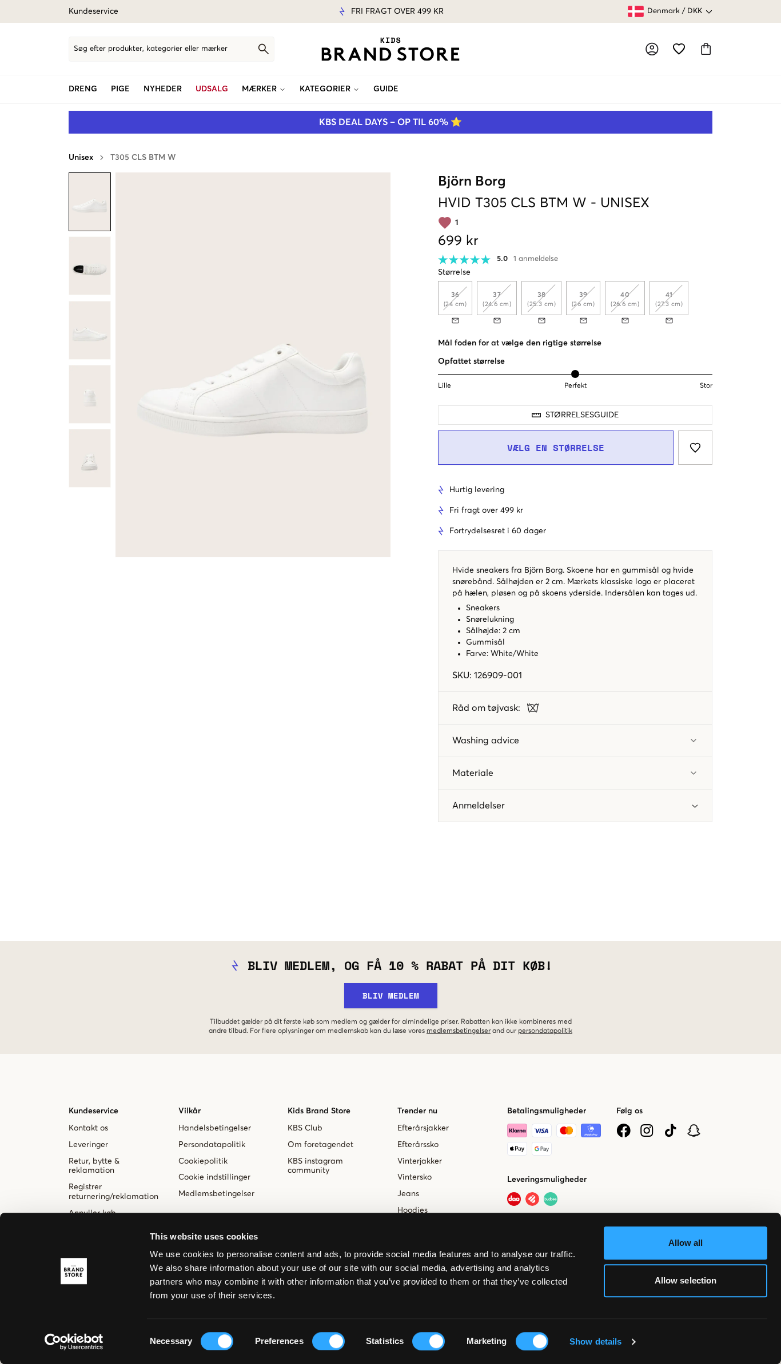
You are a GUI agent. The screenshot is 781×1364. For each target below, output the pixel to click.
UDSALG (212, 89)
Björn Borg (472, 181)
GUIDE (386, 89)
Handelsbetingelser (214, 1128)
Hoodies (412, 1210)
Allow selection (686, 1280)
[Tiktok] (670, 1130)
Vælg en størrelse (555, 447)
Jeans (408, 1194)
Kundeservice (93, 11)
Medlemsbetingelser (216, 1194)
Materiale (472, 773)
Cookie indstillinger (214, 1177)
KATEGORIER (325, 89)
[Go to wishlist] (679, 48)
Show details (595, 1341)
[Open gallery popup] (252, 364)
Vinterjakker (419, 1161)
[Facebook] (623, 1130)
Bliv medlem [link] (390, 995)
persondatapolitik (545, 1031)
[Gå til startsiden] (390, 49)
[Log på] (652, 49)
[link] (390, 49)
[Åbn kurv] (705, 48)
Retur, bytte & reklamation (94, 1166)
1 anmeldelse (535, 259)
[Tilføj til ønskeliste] (695, 447)
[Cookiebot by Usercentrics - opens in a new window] (74, 1341)
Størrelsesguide (582, 415)
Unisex (81, 158)
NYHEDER (163, 89)
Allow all (685, 1243)
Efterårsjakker (423, 1128)
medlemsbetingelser (459, 1031)
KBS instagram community (315, 1166)
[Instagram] (647, 1130)
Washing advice (485, 740)
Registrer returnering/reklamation (113, 1192)
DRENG (83, 89)
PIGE (120, 89)
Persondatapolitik (211, 1145)
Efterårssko (418, 1145)
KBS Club (305, 1128)
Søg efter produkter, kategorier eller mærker (151, 49)
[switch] (328, 1341)
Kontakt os (88, 1128)
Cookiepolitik (203, 1161)
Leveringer (88, 1145)
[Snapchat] (694, 1130)
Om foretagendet (320, 1145)
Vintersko (414, 1177)
